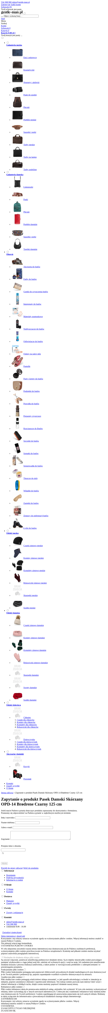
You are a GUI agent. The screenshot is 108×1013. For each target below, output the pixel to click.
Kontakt (9, 783)
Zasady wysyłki (12, 786)
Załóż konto (16, 4)
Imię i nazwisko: (8, 817)
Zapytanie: (5, 839)
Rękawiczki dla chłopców (27, 727)
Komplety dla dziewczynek (28, 747)
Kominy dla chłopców (26, 722)
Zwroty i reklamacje (14, 912)
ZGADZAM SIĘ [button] (8, 1011)
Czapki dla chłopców (26, 720)
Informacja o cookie (14, 880)
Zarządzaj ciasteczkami (12, 932)
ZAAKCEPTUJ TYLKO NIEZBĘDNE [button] (18, 1008)
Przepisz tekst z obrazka (11, 846)
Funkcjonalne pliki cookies (12, 970)
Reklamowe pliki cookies (11, 987)
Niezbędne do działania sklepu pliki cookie (21, 957)
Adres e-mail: (7, 827)
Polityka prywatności (15, 877)
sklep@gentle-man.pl (21, 2)
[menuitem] (46, 106)
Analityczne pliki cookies (11, 977)
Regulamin (10, 875)
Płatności (10, 901)
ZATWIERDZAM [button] (9, 999)
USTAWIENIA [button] (7, 1006)
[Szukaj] (2, 16)
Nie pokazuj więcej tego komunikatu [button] (16, 943)
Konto (3, 26)
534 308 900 (6, 2)
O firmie (9, 788)
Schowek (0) (6, 7)
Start (3, 18)
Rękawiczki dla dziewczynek (29, 749)
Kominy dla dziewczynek (27, 744)
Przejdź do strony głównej (12, 868)
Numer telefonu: (8, 822)
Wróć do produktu (30, 868)
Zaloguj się (5, 4)
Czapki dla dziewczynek (27, 742)
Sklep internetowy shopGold (13, 936)
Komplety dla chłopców (27, 725)
